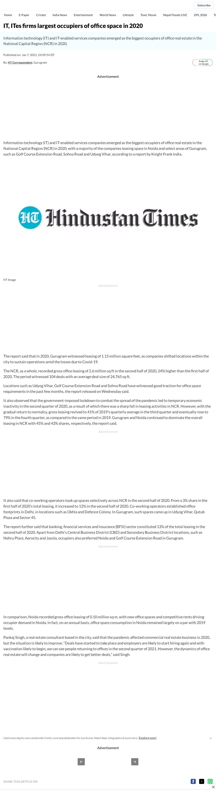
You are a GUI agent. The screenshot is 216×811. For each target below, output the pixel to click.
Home (8, 15)
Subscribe (204, 5)
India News (60, 15)
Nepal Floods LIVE (175, 15)
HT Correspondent (20, 62)
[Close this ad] (213, 787)
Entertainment (83, 15)
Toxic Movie (148, 15)
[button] (81, 761)
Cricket (41, 15)
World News (108, 15)
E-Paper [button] (24, 15)
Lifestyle (128, 15)
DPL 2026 (200, 15)
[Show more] (210, 738)
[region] (108, 109)
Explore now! (148, 738)
